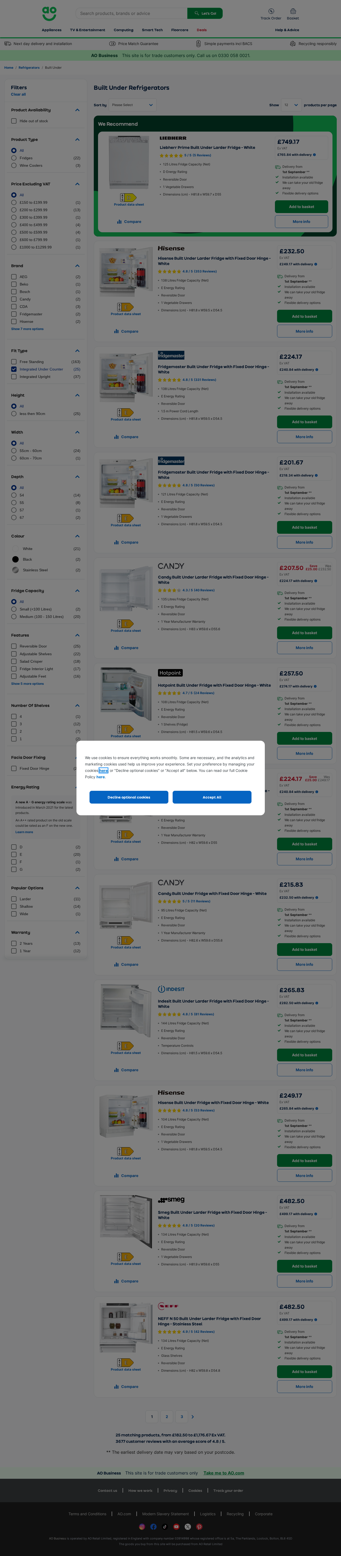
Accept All (212, 797)
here (103, 770)
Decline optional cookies (129, 797)
